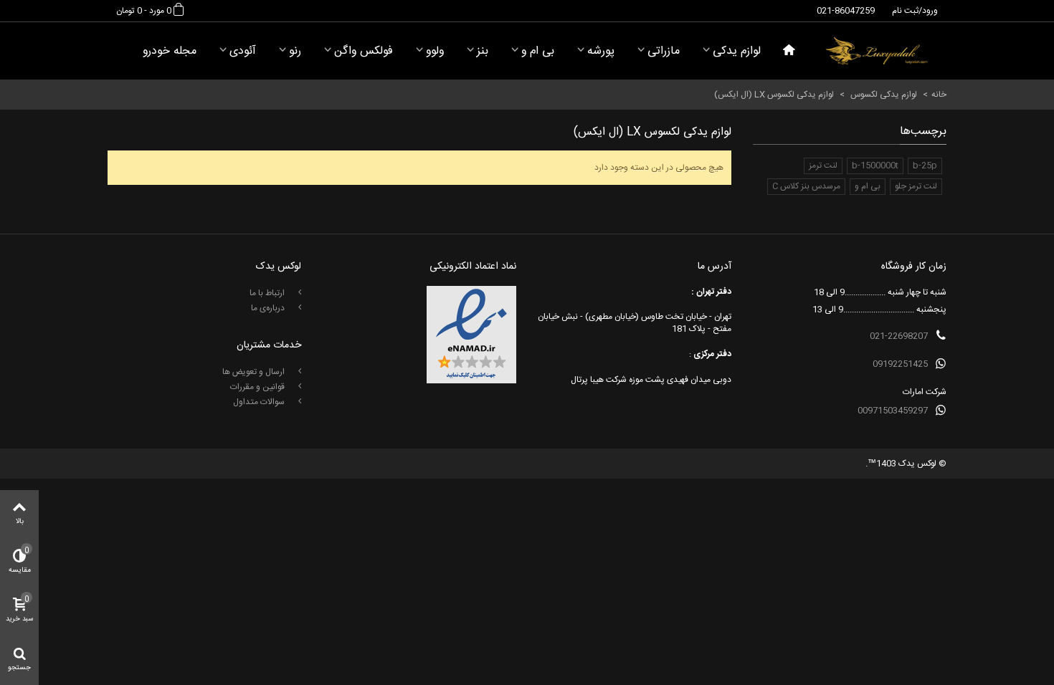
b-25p (925, 165)
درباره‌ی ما (269, 308)
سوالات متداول (260, 402)
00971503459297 (893, 410)
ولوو (435, 51)
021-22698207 (899, 336)
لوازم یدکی (737, 51)
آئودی (242, 51)
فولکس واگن (363, 51)
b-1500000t (875, 165)
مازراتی (663, 51)
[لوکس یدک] (876, 51)
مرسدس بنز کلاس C (806, 186)
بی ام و (537, 51)
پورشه (600, 51)
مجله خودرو (169, 51)
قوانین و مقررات (258, 387)
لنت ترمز (823, 165)
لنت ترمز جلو (916, 186)
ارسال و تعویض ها (254, 372)
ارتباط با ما (268, 293)
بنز (482, 51)
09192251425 (900, 364)
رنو (295, 51)
